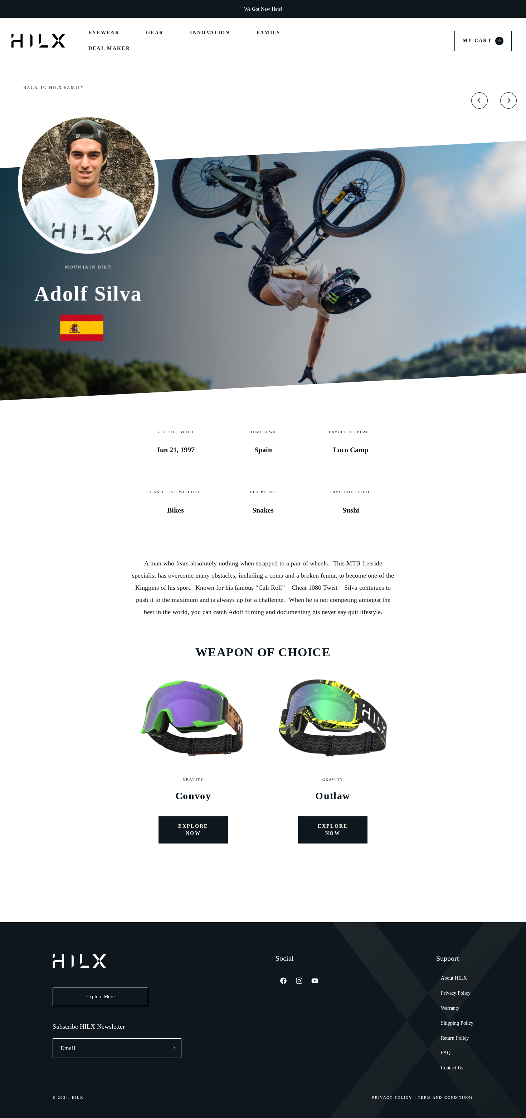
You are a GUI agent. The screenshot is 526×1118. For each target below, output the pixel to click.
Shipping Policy (457, 1023)
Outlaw (332, 795)
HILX (77, 1097)
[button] (483, 41)
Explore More (100, 996)
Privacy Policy (456, 993)
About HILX (454, 978)
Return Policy (455, 1038)
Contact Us (452, 1067)
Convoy (193, 795)
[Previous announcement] (148, 9)
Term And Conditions (445, 1097)
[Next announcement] (378, 9)
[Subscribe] (173, 1048)
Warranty (450, 1008)
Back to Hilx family (53, 87)
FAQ (445, 1052)
